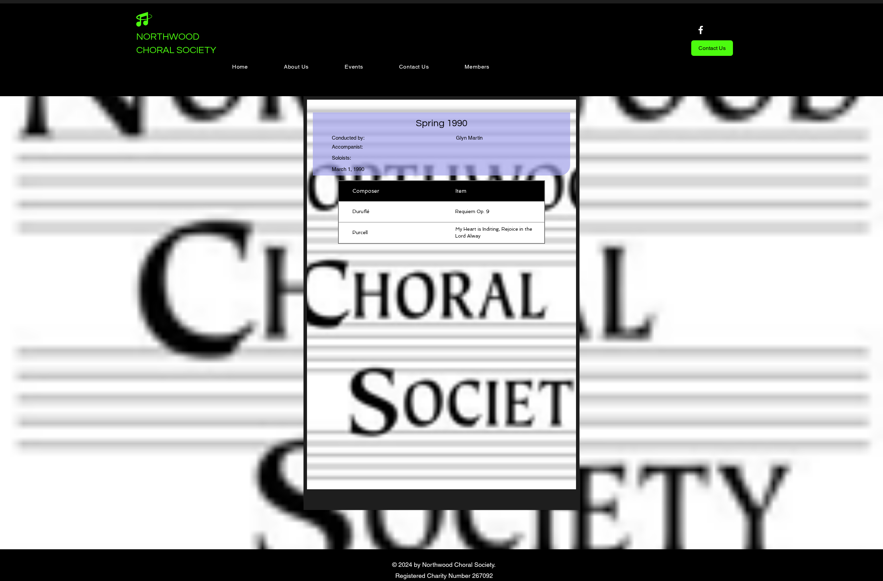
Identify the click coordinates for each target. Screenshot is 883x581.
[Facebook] (701, 30)
